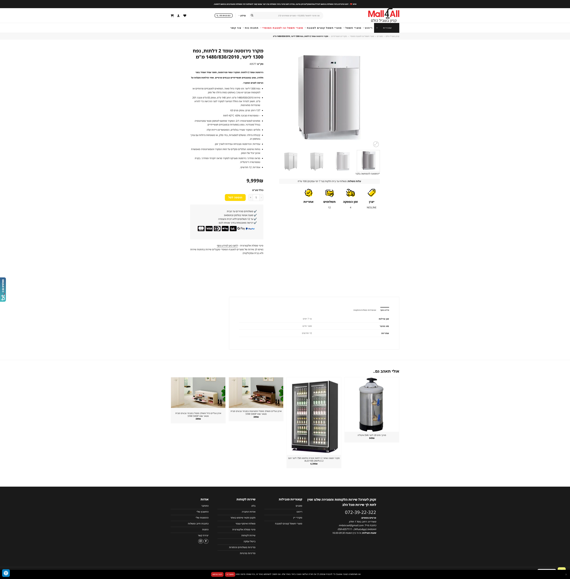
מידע (243, 15)
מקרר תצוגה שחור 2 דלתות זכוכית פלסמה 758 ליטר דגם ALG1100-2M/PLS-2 (314, 459)
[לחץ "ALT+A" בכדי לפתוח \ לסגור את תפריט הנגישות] (6, 573)
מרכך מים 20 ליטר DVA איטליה (372, 435)
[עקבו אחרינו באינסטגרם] (200, 541)
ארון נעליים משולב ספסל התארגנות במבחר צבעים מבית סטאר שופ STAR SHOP (256, 412)
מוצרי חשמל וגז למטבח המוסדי (282, 28)
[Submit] (252, 15)
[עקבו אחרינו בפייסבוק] (206, 541)
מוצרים (380, 36)
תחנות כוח (252, 28)
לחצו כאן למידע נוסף (227, 245)
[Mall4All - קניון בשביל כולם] (377, 15)
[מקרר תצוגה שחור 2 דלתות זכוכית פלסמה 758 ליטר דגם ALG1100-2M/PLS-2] (314, 416)
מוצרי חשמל (353, 28)
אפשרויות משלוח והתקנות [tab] (364, 310)
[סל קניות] (172, 15)
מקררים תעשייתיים (339, 36)
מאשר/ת (230, 574)
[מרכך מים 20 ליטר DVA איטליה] (372, 404)
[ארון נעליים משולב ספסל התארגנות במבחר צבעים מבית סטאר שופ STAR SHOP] (256, 392)
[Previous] (374, 97)
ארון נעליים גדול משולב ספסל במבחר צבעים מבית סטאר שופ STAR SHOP (198, 414)
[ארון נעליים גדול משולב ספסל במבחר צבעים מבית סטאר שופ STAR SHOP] (198, 392)
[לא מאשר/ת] (566, 575)
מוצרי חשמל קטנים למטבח (324, 28)
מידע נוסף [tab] (384, 310)
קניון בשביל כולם (392, 36)
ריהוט (369, 28)
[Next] (282, 97)
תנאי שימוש (217, 574)
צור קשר (235, 28)
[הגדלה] (376, 144)
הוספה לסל (235, 197)
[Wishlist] (184, 15)
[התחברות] (178, 15)
